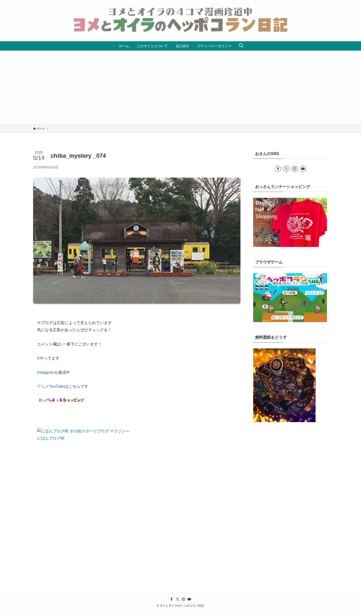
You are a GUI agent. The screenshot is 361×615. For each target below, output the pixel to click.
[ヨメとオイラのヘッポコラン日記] (180, 20)
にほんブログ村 (51, 438)
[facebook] (278, 169)
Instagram (45, 372)
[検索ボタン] (241, 46)
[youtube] (303, 169)
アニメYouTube (51, 386)
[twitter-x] (286, 169)
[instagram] (295, 169)
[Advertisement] (180, 87)
